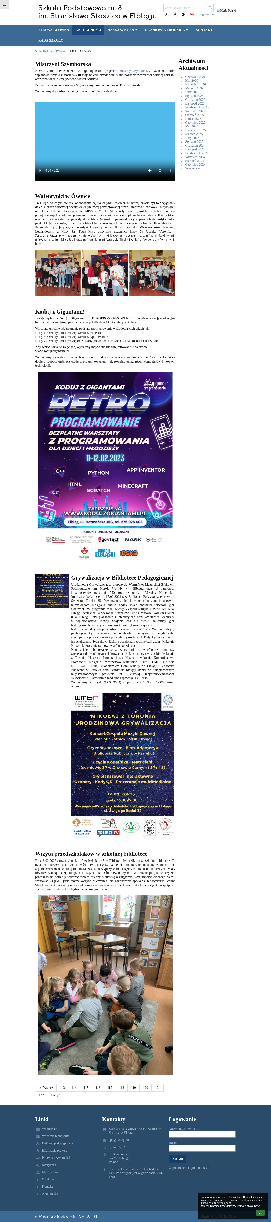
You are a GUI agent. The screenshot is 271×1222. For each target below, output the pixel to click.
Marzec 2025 (194, 134)
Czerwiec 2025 (195, 122)
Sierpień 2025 (194, 115)
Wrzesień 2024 (195, 157)
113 (62, 1087)
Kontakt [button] (204, 30)
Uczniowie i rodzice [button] (165, 30)
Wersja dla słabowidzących (57, 1216)
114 (74, 1087)
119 (133, 1087)
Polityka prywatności (56, 1157)
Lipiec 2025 (193, 118)
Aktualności (81, 51)
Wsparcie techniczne (55, 1136)
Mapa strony (50, 1172)
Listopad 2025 (195, 103)
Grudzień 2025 (195, 99)
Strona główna (50, 51)
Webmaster (49, 1129)
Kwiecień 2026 (195, 84)
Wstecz (48, 1087)
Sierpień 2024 (194, 160)
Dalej (54, 1095)
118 (121, 1087)
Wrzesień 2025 (195, 111)
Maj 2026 (191, 80)
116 (97, 1087)
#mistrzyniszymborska (134, 71)
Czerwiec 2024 (195, 164)
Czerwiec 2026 (195, 76)
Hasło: (173, 1143)
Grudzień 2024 (195, 145)
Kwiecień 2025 (195, 130)
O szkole (48, 1179)
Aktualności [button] (88, 30)
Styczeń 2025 (194, 141)
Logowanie (206, 14)
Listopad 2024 (195, 149)
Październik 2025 (197, 107)
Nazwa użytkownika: (183, 1129)
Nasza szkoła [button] (121, 30)
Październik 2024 (197, 153)
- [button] (177, 15)
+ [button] (169, 15)
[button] (183, 15)
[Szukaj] (210, 7)
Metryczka (49, 1165)
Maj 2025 (191, 126)
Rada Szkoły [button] (50, 40)
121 (157, 1087)
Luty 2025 (192, 138)
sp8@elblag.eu (119, 1140)
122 (41, 1095)
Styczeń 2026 (194, 96)
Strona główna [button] (53, 30)
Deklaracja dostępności (57, 1143)
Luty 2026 (192, 92)
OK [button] (260, 1212)
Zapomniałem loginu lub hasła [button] (189, 1168)
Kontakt (47, 1186)
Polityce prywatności (248, 1206)
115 (86, 1087)
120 (145, 1087)
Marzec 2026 (194, 88)
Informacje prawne (54, 1150)
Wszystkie (192, 168)
